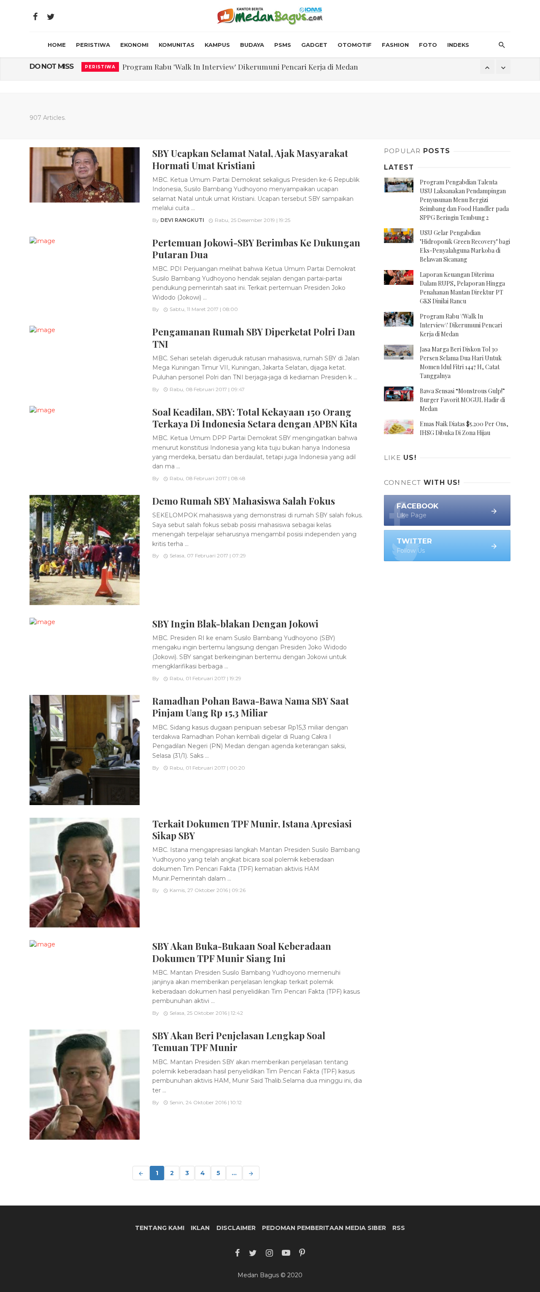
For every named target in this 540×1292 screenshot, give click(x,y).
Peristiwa (93, 44)
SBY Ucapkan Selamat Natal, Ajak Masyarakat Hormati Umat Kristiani (250, 159)
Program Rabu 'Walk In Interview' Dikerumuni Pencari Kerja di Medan (240, 66)
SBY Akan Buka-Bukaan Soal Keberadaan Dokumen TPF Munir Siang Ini (241, 952)
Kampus (217, 44)
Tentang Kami (159, 1228)
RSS (398, 1228)
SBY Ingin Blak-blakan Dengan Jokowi (235, 623)
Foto (428, 44)
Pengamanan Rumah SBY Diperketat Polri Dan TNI (253, 337)
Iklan (200, 1228)
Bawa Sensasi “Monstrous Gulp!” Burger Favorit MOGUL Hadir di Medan (462, 400)
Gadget (314, 44)
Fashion (395, 44)
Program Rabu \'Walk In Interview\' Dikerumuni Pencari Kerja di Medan (461, 325)
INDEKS (458, 44)
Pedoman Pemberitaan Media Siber (324, 1228)
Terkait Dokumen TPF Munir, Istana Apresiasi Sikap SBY (252, 829)
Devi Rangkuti (182, 220)
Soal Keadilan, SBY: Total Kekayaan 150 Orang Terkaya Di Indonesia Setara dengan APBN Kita (254, 417)
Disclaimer (236, 1228)
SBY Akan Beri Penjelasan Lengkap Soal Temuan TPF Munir (238, 1041)
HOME (57, 44)
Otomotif (355, 44)
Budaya (252, 44)
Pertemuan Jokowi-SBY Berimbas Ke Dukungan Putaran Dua (256, 248)
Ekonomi (134, 44)
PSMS (282, 44)
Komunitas (176, 44)
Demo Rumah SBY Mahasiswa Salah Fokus (243, 501)
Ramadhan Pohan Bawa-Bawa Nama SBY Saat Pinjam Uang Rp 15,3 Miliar (250, 707)
